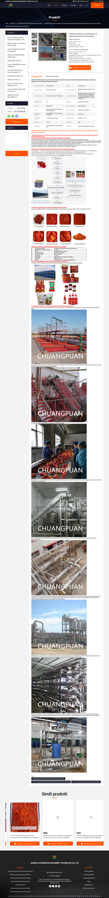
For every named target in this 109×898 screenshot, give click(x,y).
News (88, 881)
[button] (8, 821)
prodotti (12, 23)
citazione (97, 5)
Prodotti (56, 5)
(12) (14, 84)
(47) (16, 50)
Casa (48, 5)
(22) (14, 60)
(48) (16, 44)
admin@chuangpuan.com (82, 1)
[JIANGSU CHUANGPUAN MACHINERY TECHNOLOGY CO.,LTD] (10, 5)
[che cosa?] (13, 116)
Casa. (7, 23)
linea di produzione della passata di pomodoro (29, 23)
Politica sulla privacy (88, 888)
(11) (14, 71)
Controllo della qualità (89, 878)
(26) (15, 56)
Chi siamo (64, 5)
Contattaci (73, 5)
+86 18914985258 (99, 1)
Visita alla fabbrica (89, 874)
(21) (16, 65)
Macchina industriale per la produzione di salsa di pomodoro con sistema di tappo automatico (87, 836)
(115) (15, 38)
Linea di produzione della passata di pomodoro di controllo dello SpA (51, 782)
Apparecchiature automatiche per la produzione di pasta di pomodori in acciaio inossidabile (20, 836)
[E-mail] (17, 116)
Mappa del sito (89, 885)
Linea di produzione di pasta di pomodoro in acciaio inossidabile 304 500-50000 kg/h (53, 836)
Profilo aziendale (88, 871)
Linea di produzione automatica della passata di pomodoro (48, 778)
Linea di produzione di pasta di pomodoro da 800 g (86, 782)
